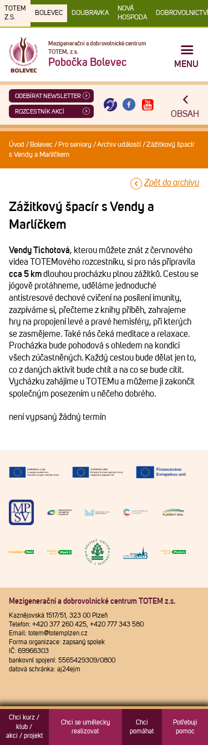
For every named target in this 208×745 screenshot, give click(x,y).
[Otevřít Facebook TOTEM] (129, 105)
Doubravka (90, 13)
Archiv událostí (119, 144)
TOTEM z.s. (15, 13)
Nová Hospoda (132, 13)
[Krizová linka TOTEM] (110, 105)
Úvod (16, 144)
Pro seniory (75, 144)
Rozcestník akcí (39, 112)
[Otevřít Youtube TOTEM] (147, 105)
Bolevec (49, 13)
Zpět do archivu (171, 182)
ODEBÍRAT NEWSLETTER (48, 96)
